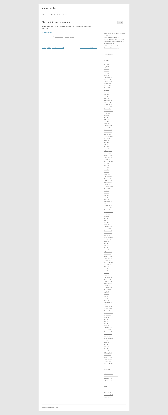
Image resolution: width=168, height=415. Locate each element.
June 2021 (106, 193)
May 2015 (106, 346)
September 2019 (108, 237)
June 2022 (106, 168)
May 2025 (106, 94)
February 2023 (108, 151)
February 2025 (108, 100)
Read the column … (47, 32)
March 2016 (107, 325)
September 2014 (108, 363)
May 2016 (106, 321)
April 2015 (106, 348)
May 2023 (106, 144)
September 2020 (108, 212)
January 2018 (107, 279)
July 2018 (106, 266)
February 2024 (108, 125)
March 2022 (107, 174)
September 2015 (108, 338)
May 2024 (106, 119)
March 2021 (107, 199)
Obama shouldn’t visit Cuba (88, 48)
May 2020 (106, 220)
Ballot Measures (108, 374)
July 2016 (106, 317)
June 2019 (106, 243)
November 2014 (108, 359)
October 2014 (107, 361)
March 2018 (107, 275)
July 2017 (106, 292)
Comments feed (108, 395)
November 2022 (108, 157)
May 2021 (106, 195)
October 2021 (107, 184)
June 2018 (106, 269)
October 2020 (107, 210)
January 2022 (107, 178)
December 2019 (108, 231)
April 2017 (106, 298)
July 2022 (106, 165)
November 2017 (108, 283)
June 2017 (106, 294)
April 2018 (106, 273)
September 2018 (108, 262)
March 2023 (107, 149)
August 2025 (107, 88)
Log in (105, 391)
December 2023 (108, 130)
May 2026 (106, 71)
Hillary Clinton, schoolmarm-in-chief (53, 48)
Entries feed (107, 393)
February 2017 (108, 302)
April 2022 (106, 172)
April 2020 (106, 222)
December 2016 (108, 306)
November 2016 (108, 308)
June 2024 (106, 117)
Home (43, 14)
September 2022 (108, 161)
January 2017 (107, 304)
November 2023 (108, 132)
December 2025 (108, 81)
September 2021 (108, 186)
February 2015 (108, 353)
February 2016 (108, 327)
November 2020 (108, 208)
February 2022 (108, 176)
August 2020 (107, 214)
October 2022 (107, 159)
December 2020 (108, 205)
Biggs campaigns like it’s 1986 (111, 37)
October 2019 (107, 235)
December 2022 (108, 155)
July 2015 (106, 342)
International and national (111, 376)
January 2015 (107, 355)
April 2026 (106, 73)
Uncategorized (59, 37)
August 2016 (107, 315)
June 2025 (106, 92)
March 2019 (107, 250)
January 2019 (107, 254)
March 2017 (107, 300)
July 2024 (106, 115)
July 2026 (106, 67)
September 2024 (108, 111)
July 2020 (106, 216)
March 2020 (107, 224)
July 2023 (106, 140)
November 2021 (108, 182)
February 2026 (108, 77)
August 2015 (107, 340)
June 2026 (106, 69)
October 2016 (107, 311)
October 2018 (107, 260)
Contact (65, 14)
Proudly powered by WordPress (50, 407)
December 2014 (108, 357)
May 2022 (106, 170)
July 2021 (106, 191)
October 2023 (107, 134)
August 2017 (107, 290)
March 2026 (107, 75)
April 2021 (106, 197)
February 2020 (108, 226)
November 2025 (108, 83)
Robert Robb (49, 8)
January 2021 (107, 203)
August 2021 (107, 189)
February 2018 (108, 277)
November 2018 (108, 258)
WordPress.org (108, 397)
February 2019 (108, 252)
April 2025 (106, 96)
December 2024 (108, 104)
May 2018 (106, 271)
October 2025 (107, 86)
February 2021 (108, 201)
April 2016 (106, 323)
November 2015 (108, 334)
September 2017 (108, 287)
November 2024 (108, 107)
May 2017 (106, 296)
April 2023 (106, 147)
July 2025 (106, 90)
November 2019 (108, 233)
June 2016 (106, 319)
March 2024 (107, 123)
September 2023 (108, 136)
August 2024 (107, 113)
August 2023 (107, 138)
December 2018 (108, 256)
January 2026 (107, 79)
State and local (108, 378)
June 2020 (106, 218)
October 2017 (107, 285)
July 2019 (106, 241)
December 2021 (108, 180)
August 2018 (107, 264)
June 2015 (106, 344)
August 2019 (107, 239)
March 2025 (107, 98)
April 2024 (106, 121)
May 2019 (106, 245)
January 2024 (107, 128)
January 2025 (107, 102)
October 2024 (107, 109)
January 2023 (107, 153)
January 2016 (107, 330)
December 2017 (108, 281)
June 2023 (106, 142)
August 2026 (107, 64)
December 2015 (108, 332)
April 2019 (106, 247)
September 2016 (108, 313)
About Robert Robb (54, 14)
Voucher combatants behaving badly (114, 39)
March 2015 (107, 351)
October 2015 (107, 336)
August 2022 (107, 163)
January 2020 (107, 229)
